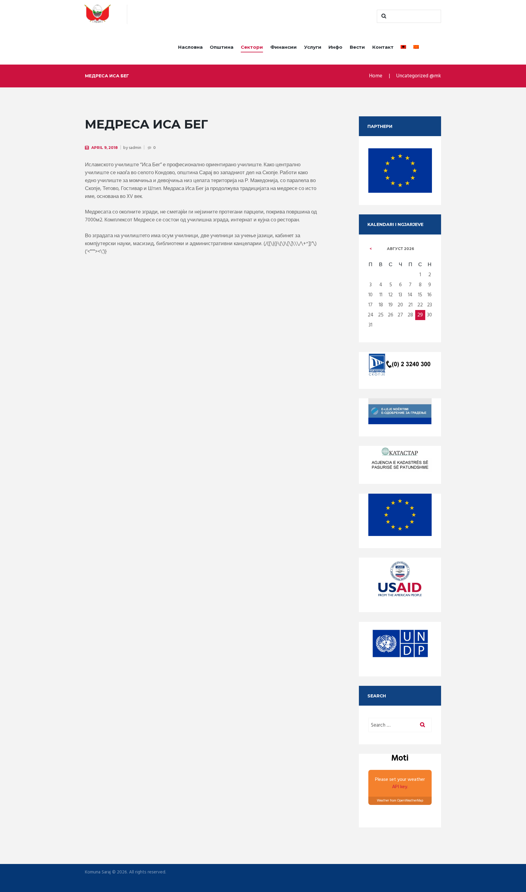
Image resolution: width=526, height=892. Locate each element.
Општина (221, 47)
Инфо (335, 47)
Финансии (283, 47)
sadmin (135, 147)
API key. (400, 787)
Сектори (252, 47)
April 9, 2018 (104, 147)
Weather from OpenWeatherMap (400, 800)
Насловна (190, 47)
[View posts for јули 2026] (371, 249)
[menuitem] (403, 48)
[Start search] (383, 16)
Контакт (383, 47)
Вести (357, 47)
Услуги (312, 47)
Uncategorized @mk (418, 75)
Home (375, 75)
